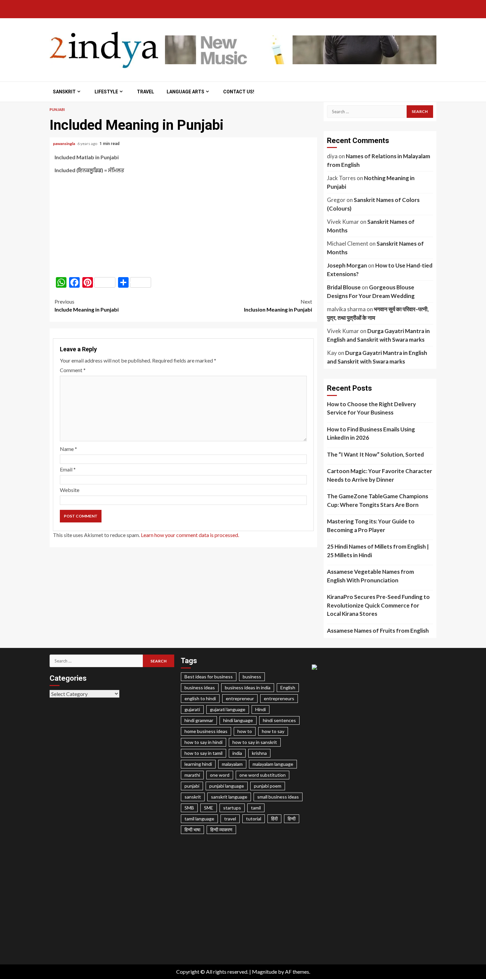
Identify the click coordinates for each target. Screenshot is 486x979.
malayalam (232, 764)
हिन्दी (292, 818)
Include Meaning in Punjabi (87, 305)
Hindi (260, 709)
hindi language (238, 720)
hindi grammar (198, 720)
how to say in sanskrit (254, 742)
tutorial (253, 818)
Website (69, 490)
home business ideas (205, 731)
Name (68, 449)
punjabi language (226, 786)
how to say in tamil (203, 753)
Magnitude (264, 971)
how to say (273, 731)
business (252, 676)
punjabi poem (267, 786)
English (287, 687)
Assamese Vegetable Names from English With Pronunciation (370, 576)
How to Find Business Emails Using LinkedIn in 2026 (371, 433)
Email (68, 469)
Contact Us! (238, 91)
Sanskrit (64, 91)
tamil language (199, 818)
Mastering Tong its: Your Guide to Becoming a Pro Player (371, 525)
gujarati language (227, 709)
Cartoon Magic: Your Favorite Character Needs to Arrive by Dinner (379, 475)
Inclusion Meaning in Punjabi (278, 305)
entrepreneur (240, 698)
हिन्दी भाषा (192, 829)
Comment (73, 370)
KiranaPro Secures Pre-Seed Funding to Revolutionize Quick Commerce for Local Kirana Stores (378, 605)
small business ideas (278, 797)
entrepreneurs (279, 698)
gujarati (192, 709)
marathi (192, 775)
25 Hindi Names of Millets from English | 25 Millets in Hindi (378, 551)
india (237, 753)
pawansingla (64, 143)
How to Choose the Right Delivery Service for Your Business (371, 408)
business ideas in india (247, 687)
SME (208, 807)
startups (232, 807)
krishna (259, 753)
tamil (256, 807)
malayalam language (273, 764)
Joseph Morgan (347, 265)
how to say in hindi (203, 742)
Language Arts (185, 91)
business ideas (199, 687)
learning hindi (198, 764)
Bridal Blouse (344, 287)
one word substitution (262, 775)
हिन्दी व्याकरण (221, 829)
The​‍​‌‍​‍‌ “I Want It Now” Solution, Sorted (375, 454)
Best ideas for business (208, 676)
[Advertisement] (183, 225)
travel (230, 818)
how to (244, 731)
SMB (189, 807)
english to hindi (200, 698)
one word (219, 775)
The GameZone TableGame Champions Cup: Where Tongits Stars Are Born (377, 500)
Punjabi (57, 109)
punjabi (191, 786)
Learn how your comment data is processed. (190, 535)
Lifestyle (106, 91)
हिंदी (274, 818)
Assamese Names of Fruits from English (378, 630)
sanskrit (192, 797)
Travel (145, 91)
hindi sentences (279, 720)
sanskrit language (229, 797)
